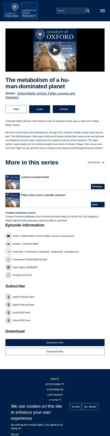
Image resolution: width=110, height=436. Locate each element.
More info (15, 434)
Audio (39, 109)
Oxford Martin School (36, 259)
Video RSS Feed (21, 320)
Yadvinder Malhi (30, 244)
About (55, 378)
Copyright (55, 394)
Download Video (55, 342)
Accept (76, 406)
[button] (55, 50)
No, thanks (90, 406)
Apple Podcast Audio (23, 305)
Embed (64, 109)
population (44, 251)
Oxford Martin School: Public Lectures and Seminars (47, 236)
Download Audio (55, 351)
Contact (55, 400)
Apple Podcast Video (23, 297)
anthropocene (71, 251)
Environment (31, 251)
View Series (94, 162)
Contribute (55, 389)
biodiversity (57, 251)
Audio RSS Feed (21, 312)
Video (16, 109)
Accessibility (55, 384)
